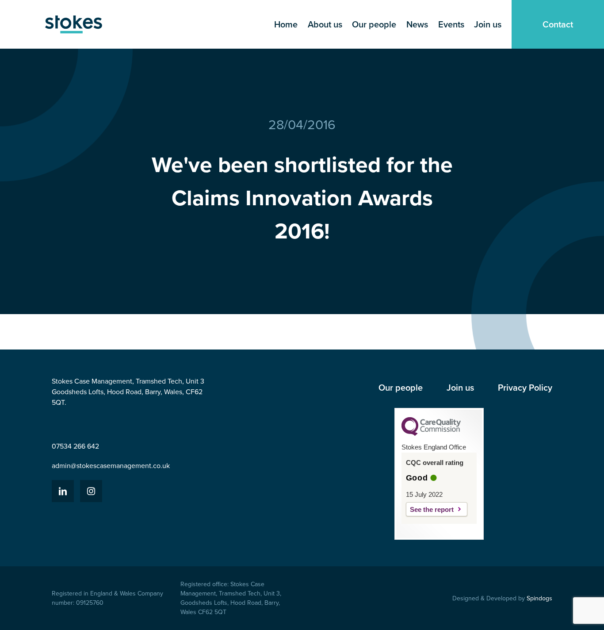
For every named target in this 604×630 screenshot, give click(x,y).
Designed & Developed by (502, 598)
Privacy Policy (525, 387)
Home (286, 24)
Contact (558, 24)
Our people (374, 24)
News (417, 24)
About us (325, 24)
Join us (487, 24)
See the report (432, 509)
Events (451, 24)
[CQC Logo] (431, 433)
